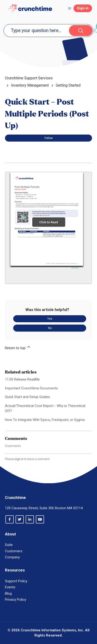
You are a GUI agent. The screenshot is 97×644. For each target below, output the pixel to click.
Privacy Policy (15, 599)
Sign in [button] (83, 8)
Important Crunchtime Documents (31, 388)
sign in (19, 459)
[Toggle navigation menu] (69, 8)
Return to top (15, 348)
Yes (49, 318)
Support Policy (16, 581)
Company (12, 557)
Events (10, 587)
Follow (48, 138)
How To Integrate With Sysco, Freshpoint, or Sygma (45, 420)
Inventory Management (30, 85)
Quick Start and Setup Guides (27, 397)
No (50, 328)
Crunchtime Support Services (29, 78)
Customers (13, 551)
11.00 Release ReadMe (22, 379)
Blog (8, 593)
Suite (9, 545)
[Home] (30, 8)
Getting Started (68, 85)
